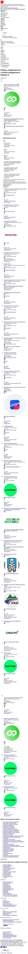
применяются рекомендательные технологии (11, 940)
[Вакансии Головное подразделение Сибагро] (15, 632)
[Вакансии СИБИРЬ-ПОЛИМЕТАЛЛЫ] (15, 565)
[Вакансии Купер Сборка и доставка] (15, 490)
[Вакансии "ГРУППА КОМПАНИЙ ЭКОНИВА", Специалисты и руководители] (15, 521)
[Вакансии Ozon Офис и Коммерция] (15, 405)
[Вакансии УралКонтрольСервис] (15, 600)
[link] (3, 23)
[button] (2, 26)
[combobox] (7, 41)
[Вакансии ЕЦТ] (15, 99)
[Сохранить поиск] (2, 48)
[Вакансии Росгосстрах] (15, 235)
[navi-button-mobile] (2, 30)
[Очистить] (2, 45)
